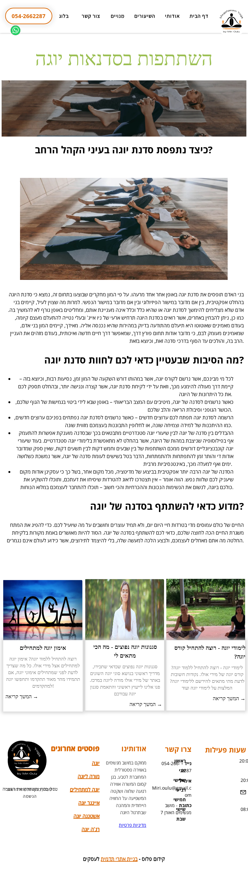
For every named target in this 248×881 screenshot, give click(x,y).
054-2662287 (29, 16)
